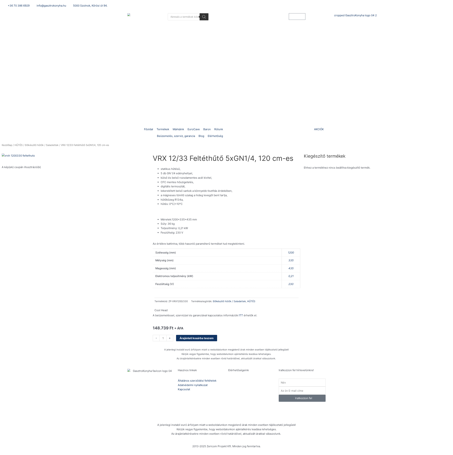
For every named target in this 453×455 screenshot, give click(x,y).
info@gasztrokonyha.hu (254, 397)
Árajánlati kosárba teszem (197, 338)
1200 (291, 252)
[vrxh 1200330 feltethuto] (19, 155)
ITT (241, 315)
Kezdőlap (7, 145)
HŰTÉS (19, 145)
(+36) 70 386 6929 (251, 385)
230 (290, 284)
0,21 (291, 276)
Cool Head (161, 310)
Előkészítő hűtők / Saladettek (42, 145)
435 (291, 268)
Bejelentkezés (312, 5)
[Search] (204, 16)
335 (291, 260)
